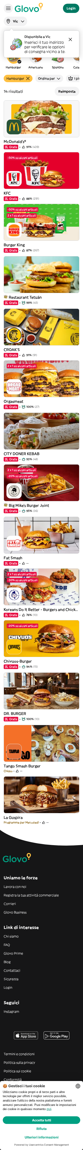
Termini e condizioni (19, 1054)
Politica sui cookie (17, 1071)
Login (8, 987)
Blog (7, 962)
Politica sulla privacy (19, 1062)
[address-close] (70, 39)
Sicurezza (11, 979)
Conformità (13, 1080)
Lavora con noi (15, 887)
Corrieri (10, 904)
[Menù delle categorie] (8, 8)
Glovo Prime (13, 953)
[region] (41, 58)
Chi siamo (11, 936)
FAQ (7, 945)
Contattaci (12, 970)
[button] (13, 58)
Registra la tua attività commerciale (31, 895)
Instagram (11, 1011)
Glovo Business (15, 912)
